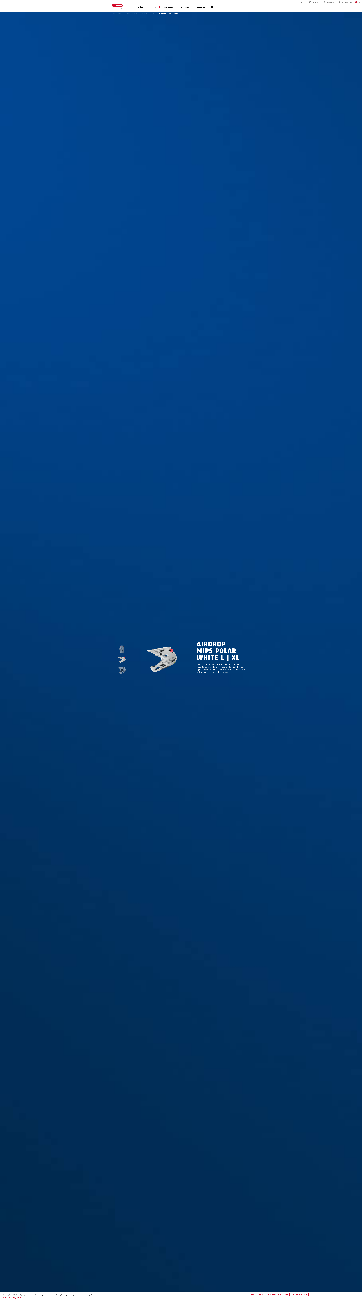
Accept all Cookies (300, 1294)
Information (200, 7)
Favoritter (315, 2)
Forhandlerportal (347, 2)
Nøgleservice (330, 2)
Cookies (5, 1298)
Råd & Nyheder (169, 7)
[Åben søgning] (212, 8)
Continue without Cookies (278, 1294)
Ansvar (22, 1298)
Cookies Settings (256, 1294)
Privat (141, 7)
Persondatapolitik (14, 1298)
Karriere (303, 2)
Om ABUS (185, 7)
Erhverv (153, 7)
